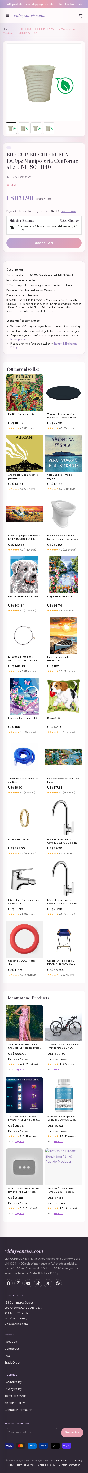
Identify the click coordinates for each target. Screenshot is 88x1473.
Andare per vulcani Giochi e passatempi (23, 476)
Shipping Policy (15, 1403)
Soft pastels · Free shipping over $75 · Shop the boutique (44, 4)
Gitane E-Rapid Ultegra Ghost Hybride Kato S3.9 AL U (63, 1046)
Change (73, 220)
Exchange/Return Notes (23, 320)
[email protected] (20, 339)
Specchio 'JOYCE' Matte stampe (21, 962)
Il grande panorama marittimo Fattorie (63, 780)
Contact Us (12, 1349)
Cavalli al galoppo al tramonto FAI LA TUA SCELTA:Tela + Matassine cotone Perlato (24, 537)
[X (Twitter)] (48, 1283)
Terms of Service (15, 1396)
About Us (11, 1342)
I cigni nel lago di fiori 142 (61, 596)
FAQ (7, 1356)
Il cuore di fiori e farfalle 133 (23, 717)
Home (6, 29)
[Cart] (80, 15)
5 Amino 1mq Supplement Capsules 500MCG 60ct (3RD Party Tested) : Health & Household (63, 1118)
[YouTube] (28, 1283)
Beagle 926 (53, 717)
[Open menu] (7, 15)
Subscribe (72, 1432)
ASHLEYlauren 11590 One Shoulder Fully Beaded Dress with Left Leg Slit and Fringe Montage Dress (23, 1046)
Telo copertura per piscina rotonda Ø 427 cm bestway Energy (61, 416)
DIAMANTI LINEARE (19, 839)
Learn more (68, 211)
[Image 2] (23, 128)
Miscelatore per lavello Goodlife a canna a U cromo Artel (62, 902)
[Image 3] (36, 128)
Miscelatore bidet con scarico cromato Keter (23, 902)
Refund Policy (13, 1382)
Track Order (12, 1362)
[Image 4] (48, 128)
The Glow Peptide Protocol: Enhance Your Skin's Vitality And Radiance (23, 1118)
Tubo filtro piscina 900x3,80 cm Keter (24, 780)
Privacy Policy (13, 1389)
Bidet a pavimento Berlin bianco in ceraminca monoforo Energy (63, 537)
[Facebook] (9, 1283)
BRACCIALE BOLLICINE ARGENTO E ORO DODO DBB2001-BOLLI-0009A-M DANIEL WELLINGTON (24, 659)
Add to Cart (44, 243)
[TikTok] (38, 1283)
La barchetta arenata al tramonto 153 (59, 659)
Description (14, 269)
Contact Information (18, 1410)
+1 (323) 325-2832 (17, 1313)
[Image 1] (11, 128)
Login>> (19, 1069)
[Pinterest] (58, 1283)
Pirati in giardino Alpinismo (22, 414)
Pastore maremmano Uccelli (23, 596)
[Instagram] (18, 1283)
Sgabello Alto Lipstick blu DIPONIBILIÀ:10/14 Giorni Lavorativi (61, 962)
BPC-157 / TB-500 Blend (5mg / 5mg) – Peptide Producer (61, 1190)
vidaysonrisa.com (30, 15)
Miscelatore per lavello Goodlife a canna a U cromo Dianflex (62, 841)
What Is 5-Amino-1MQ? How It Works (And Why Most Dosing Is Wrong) (23, 1190)
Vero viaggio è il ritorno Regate (59, 476)
